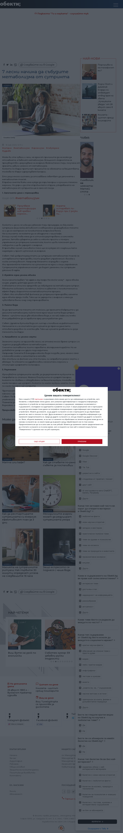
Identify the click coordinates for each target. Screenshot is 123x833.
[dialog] (61, 416)
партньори (39, 399)
